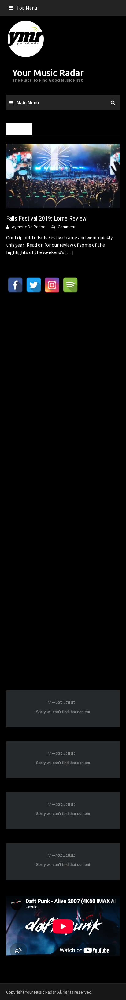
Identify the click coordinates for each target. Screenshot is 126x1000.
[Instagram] (52, 285)
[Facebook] (15, 285)
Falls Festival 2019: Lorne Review (46, 218)
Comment (67, 226)
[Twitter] (33, 285)
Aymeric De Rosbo (29, 226)
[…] (68, 252)
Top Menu (27, 8)
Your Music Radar (48, 72)
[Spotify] (70, 285)
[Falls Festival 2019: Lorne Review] (63, 175)
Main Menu (28, 102)
